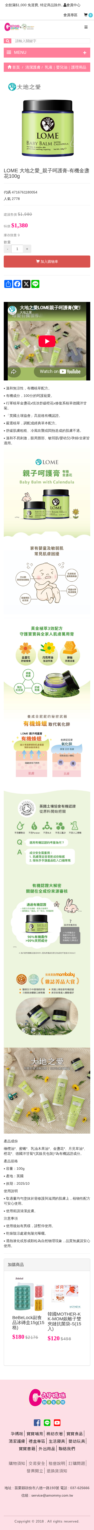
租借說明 (57, 1463)
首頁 (15, 67)
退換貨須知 (57, 1471)
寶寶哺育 (35, 1434)
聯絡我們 (67, 1448)
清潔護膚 (17, 1441)
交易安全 (37, 1463)
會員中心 (73, 5)
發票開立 (35, 1471)
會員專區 (70, 15)
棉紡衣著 (54, 1434)
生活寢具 (57, 1441)
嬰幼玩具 (76, 1441)
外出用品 (47, 1448)
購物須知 (17, 1463)
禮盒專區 (37, 1441)
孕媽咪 (17, 1434)
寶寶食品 (74, 1434)
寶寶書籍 (27, 1448)
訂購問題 (76, 1463)
